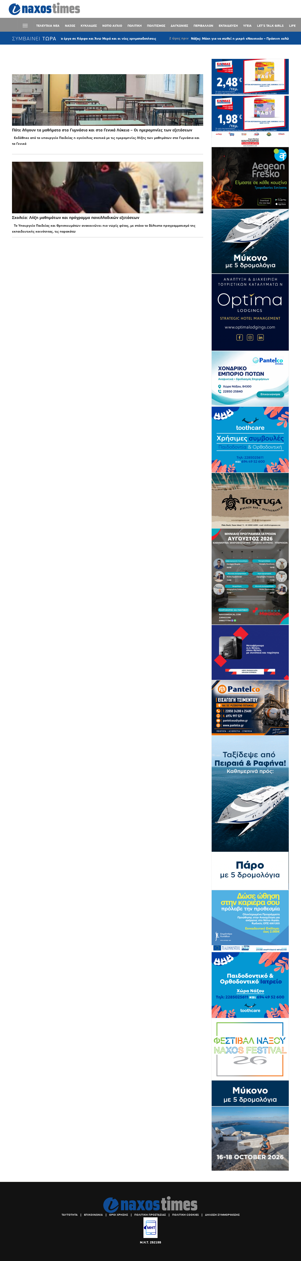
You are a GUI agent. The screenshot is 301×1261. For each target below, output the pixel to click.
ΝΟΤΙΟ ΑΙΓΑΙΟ (112, 26)
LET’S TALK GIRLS (270, 26)
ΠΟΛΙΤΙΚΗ (134, 26)
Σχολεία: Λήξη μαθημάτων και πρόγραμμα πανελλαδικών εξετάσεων (75, 217)
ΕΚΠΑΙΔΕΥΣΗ (228, 26)
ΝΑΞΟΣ (70, 26)
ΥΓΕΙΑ (247, 26)
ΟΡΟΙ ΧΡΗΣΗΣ (118, 1215)
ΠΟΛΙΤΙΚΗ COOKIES (185, 1215)
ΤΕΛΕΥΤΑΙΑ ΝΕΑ (47, 26)
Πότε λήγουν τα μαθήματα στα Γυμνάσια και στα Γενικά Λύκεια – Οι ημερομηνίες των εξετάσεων (102, 130)
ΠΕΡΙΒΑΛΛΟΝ (203, 26)
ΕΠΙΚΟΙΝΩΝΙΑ (93, 1215)
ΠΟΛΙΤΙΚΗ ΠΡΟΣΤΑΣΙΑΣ (150, 1215)
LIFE (292, 26)
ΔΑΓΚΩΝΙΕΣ (179, 26)
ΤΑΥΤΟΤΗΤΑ (70, 1215)
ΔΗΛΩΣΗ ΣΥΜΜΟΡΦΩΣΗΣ (222, 1215)
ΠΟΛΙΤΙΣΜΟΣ (156, 26)
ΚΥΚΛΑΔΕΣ (89, 26)
